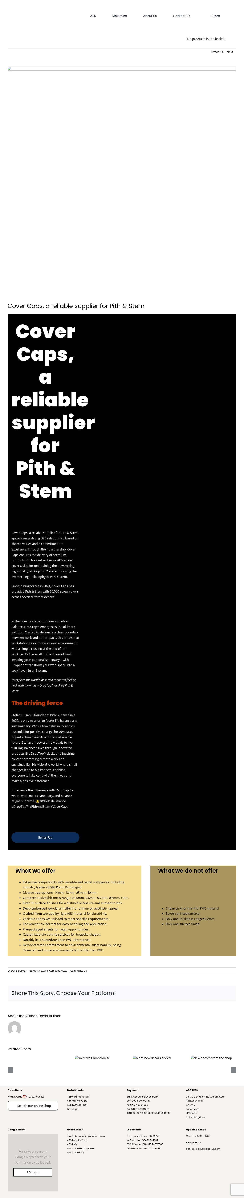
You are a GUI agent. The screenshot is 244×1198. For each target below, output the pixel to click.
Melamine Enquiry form (80, 1148)
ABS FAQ (72, 1144)
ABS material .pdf (77, 1104)
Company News (58, 970)
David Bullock (18, 970)
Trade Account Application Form (86, 1136)
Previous (216, 52)
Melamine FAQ (75, 1152)
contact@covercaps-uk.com (203, 1148)
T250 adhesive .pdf (78, 1096)
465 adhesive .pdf (77, 1100)
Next (230, 52)
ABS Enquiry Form (77, 1140)
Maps (21, 1129)
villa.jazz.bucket (33, 1096)
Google (12, 1129)
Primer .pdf (73, 1109)
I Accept (33, 1172)
